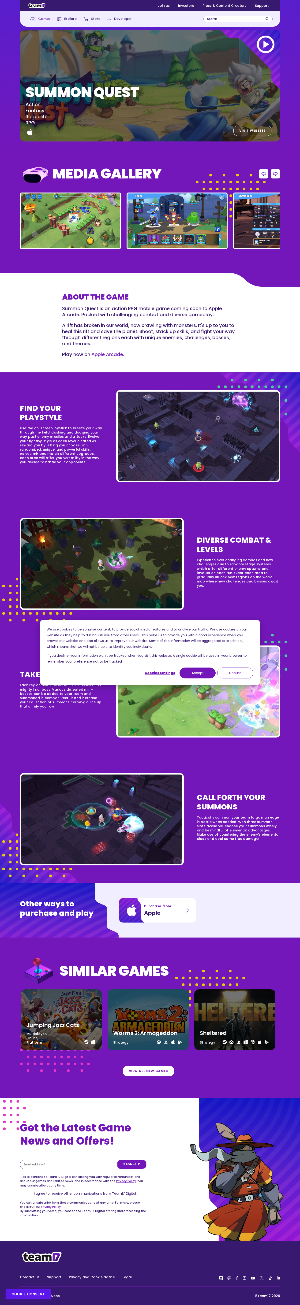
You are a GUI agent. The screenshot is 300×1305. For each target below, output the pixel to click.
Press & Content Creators (224, 5)
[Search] (267, 19)
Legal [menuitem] (127, 1277)
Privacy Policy (126, 1181)
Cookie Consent (28, 1294)
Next (275, 173)
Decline (235, 673)
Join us (164, 5)
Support (262, 5)
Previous (263, 173)
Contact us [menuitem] (30, 1277)
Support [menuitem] (54, 1277)
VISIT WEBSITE (252, 130)
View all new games (148, 1071)
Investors (186, 5)
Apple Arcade (107, 354)
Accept (198, 673)
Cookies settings (160, 673)
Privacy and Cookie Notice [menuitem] (92, 1277)
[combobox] (238, 19)
